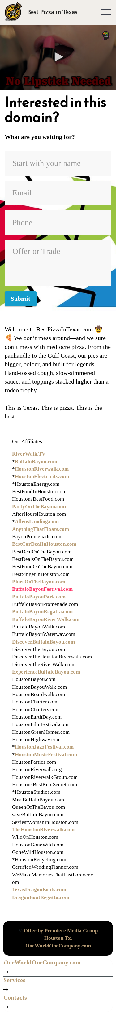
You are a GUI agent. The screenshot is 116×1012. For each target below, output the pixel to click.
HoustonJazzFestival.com (44, 747)
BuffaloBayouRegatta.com (42, 612)
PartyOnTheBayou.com (39, 507)
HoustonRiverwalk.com (42, 469)
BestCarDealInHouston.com (44, 544)
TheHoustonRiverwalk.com (43, 830)
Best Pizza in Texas (52, 12)
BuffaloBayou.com (36, 461)
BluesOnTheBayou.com (38, 582)
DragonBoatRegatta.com (40, 897)
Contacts (15, 997)
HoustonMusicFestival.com (46, 755)
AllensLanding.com (37, 521)
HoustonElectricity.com (42, 476)
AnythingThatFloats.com (40, 529)
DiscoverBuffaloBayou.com (43, 642)
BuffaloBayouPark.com (39, 597)
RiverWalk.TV (28, 454)
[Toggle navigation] (106, 12)
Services (14, 980)
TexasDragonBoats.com (39, 889)
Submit (20, 298)
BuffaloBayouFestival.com (42, 589)
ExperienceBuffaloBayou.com (46, 672)
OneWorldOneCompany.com (58, 946)
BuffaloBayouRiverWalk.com (45, 619)
